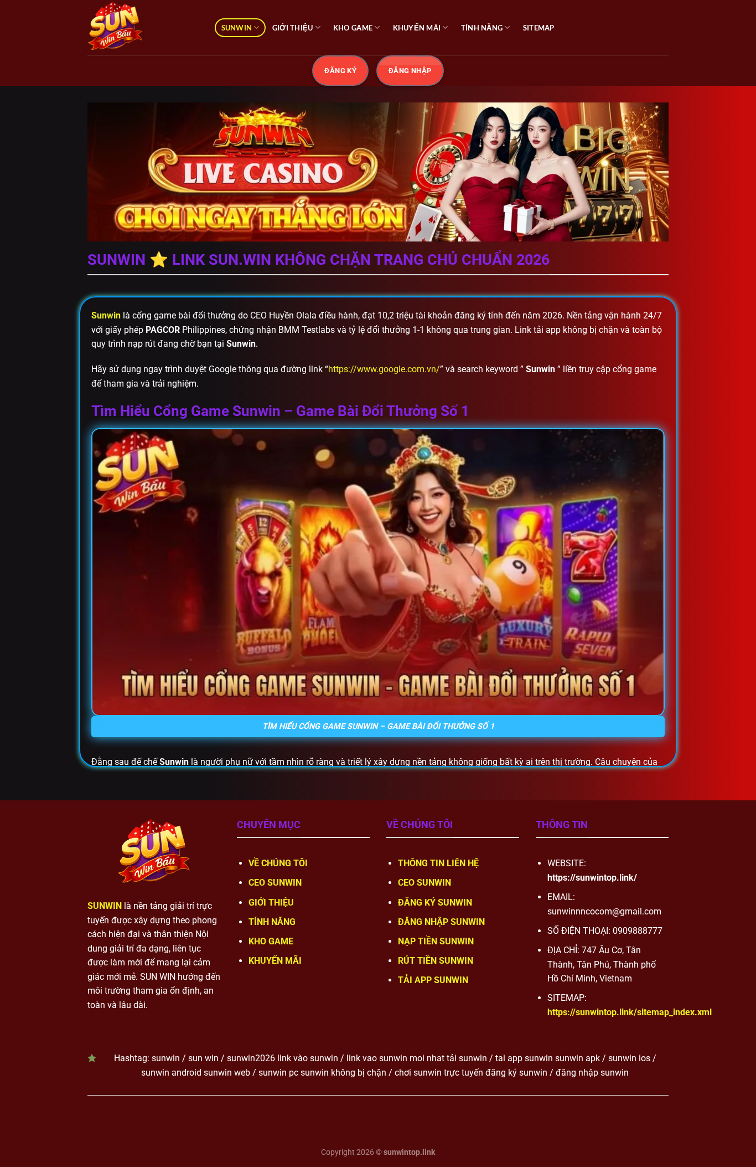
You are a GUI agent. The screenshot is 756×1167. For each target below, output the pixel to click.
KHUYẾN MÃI (417, 27)
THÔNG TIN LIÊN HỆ (438, 863)
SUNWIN (236, 27)
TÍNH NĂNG (482, 27)
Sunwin (106, 315)
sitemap (539, 27)
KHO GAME (352, 27)
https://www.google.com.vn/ (384, 369)
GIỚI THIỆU (292, 27)
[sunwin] (142, 27)
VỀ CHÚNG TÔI (278, 863)
